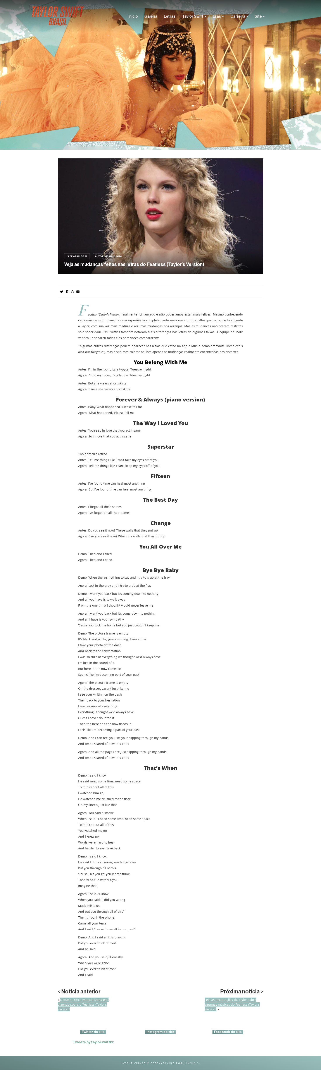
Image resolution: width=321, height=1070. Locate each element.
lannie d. (192, 1063)
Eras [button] (217, 16)
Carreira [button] (238, 16)
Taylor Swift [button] (193, 16)
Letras (170, 16)
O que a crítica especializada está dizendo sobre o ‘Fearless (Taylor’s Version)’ (83, 1004)
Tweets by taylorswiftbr (93, 1042)
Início (133, 16)
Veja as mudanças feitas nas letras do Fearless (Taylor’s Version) (134, 264)
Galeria (150, 16)
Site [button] (258, 16)
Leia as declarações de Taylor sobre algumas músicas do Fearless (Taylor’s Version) (232, 1004)
